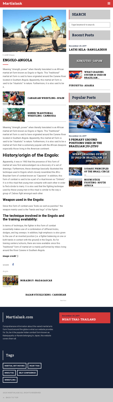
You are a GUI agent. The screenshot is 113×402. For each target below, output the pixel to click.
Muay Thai (34, 366)
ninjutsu (9, 373)
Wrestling (10, 380)
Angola (5, 271)
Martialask (12, 3)
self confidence (27, 373)
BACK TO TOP (12, 397)
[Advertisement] (89, 207)
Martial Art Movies (15, 366)
